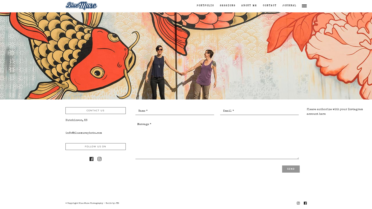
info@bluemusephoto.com (83, 133)
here (322, 114)
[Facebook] (92, 159)
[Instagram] (99, 159)
